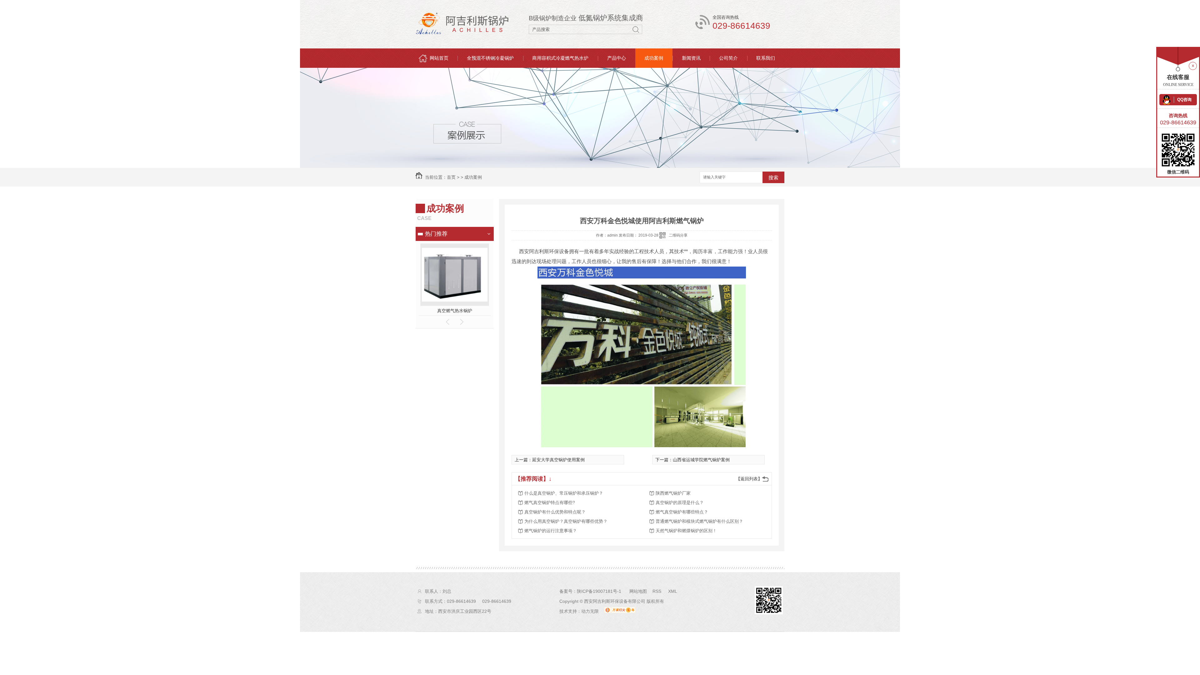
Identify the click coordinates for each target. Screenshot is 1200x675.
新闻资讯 (691, 58)
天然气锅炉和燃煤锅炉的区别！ (686, 530)
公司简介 (728, 58)
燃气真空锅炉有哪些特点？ (682, 511)
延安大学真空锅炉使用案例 (558, 459)
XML (672, 591)
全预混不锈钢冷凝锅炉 (490, 58)
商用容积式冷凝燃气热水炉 (560, 58)
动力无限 (590, 611)
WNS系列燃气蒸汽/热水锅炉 (454, 310)
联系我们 (765, 58)
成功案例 (653, 58)
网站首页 (439, 58)
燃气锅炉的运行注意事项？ (550, 530)
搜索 (773, 177)
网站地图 (638, 591)
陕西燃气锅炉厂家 (673, 493)
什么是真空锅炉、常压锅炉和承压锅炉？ (563, 493)
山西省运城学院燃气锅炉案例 (701, 459)
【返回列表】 (749, 478)
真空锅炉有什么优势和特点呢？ (555, 511)
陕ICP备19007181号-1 (599, 591)
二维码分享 (678, 235)
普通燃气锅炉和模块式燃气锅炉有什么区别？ (699, 521)
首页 (451, 177)
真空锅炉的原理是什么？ (680, 502)
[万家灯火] (619, 611)
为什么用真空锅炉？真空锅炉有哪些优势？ (566, 521)
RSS (657, 591)
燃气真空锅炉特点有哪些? (549, 502)
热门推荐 (436, 234)
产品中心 (616, 58)
